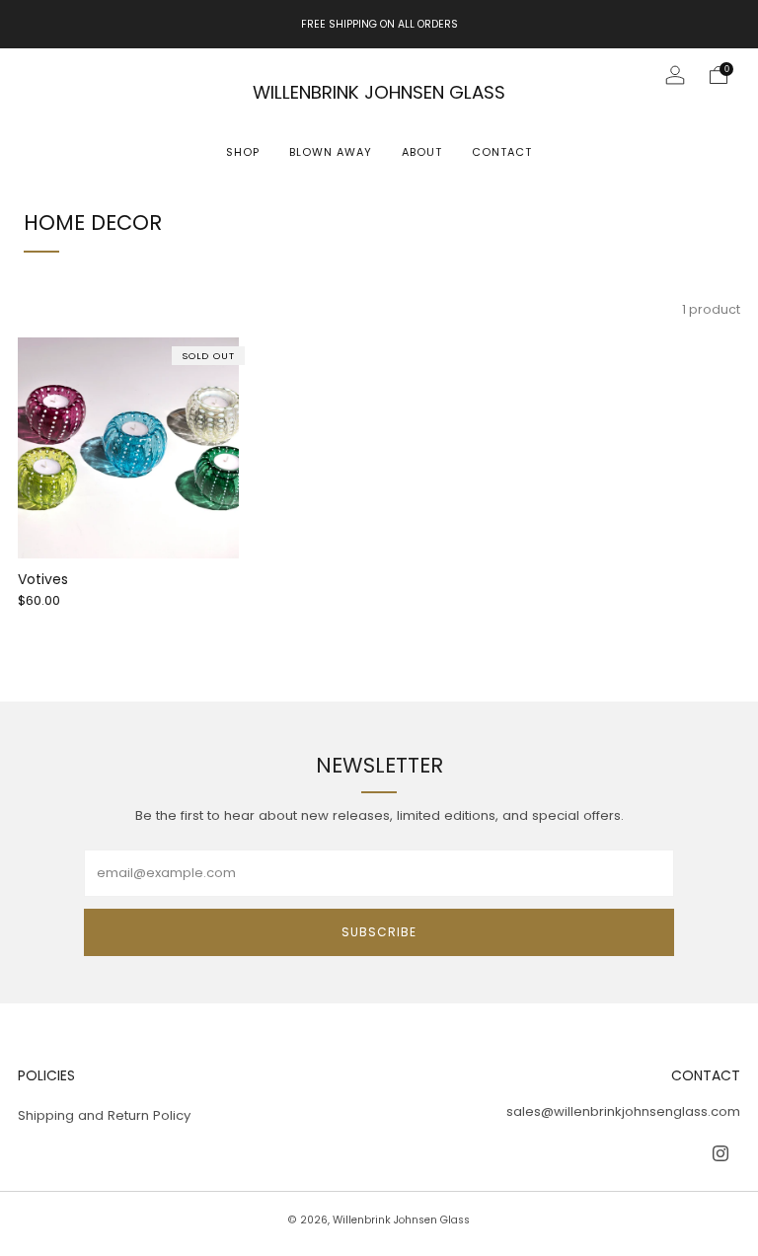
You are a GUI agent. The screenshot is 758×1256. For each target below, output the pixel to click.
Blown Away (330, 152)
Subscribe (379, 932)
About (422, 152)
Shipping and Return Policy (104, 1115)
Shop (243, 152)
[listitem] (379, 24)
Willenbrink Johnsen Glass (379, 92)
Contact (502, 152)
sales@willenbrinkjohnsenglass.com (623, 1111)
